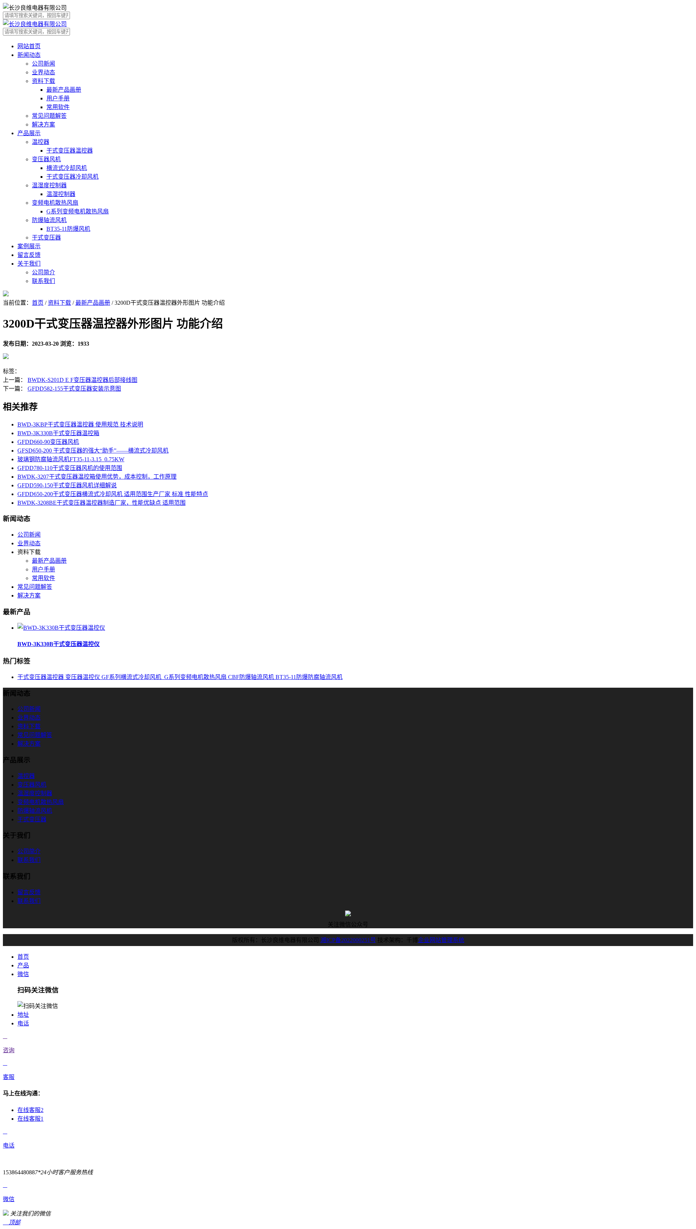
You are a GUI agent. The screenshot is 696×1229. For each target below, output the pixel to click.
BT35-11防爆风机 (68, 229)
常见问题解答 (49, 116)
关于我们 (29, 264)
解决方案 (43, 124)
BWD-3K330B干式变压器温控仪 (58, 644)
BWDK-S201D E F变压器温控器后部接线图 (82, 380)
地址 (23, 1015)
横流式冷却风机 (66, 168)
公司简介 (43, 272)
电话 (23, 1023)
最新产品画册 (63, 90)
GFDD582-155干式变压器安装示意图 (74, 389)
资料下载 (43, 81)
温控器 (40, 142)
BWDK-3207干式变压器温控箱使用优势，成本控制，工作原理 (97, 477)
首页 (38, 303)
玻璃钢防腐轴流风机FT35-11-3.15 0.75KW (70, 459)
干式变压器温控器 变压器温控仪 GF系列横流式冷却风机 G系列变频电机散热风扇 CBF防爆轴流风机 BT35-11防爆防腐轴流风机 (180, 677)
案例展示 (29, 246)
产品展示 (29, 133)
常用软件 (58, 107)
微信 (23, 974)
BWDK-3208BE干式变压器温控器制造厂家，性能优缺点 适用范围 (101, 503)
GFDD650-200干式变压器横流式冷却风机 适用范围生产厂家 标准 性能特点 (112, 494)
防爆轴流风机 (49, 220)
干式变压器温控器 (69, 150)
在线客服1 (30, 1119)
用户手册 (58, 98)
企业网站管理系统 (441, 940)
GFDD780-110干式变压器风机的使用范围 (69, 468)
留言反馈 (29, 255)
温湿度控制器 (49, 185)
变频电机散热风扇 (55, 203)
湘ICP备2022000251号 (348, 940)
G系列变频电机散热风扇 (77, 211)
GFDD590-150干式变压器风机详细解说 (67, 485)
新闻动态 (29, 55)
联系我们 (43, 281)
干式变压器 (46, 237)
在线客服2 (30, 1110)
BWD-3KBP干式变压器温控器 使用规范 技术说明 (80, 424)
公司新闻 (43, 64)
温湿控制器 (60, 194)
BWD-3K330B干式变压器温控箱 (58, 433)
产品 (23, 965)
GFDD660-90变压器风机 (48, 442)
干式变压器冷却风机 (72, 177)
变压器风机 (46, 159)
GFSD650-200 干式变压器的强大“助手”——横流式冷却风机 (93, 450)
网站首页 (29, 46)
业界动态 (43, 72)
